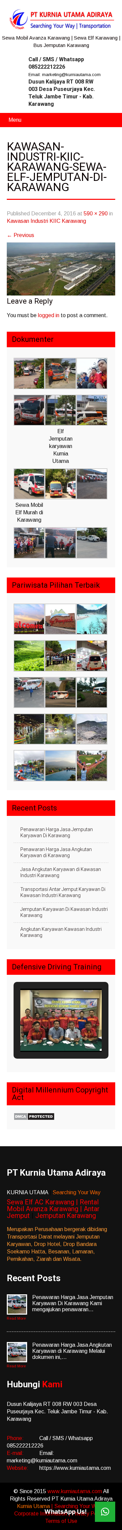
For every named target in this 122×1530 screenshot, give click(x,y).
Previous (20, 235)
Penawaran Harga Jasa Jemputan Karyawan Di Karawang (56, 832)
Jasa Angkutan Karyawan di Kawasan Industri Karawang (60, 872)
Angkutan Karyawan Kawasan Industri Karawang (61, 932)
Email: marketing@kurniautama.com (64, 74)
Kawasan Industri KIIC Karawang (46, 221)
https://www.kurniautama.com (75, 1468)
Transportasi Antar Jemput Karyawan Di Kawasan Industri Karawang (62, 892)
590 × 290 (96, 213)
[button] (29, 374)
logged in (48, 315)
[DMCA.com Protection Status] (34, 1119)
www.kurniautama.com (75, 1491)
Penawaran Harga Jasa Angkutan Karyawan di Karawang (56, 852)
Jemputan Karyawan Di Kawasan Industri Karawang (64, 912)
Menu (14, 120)
